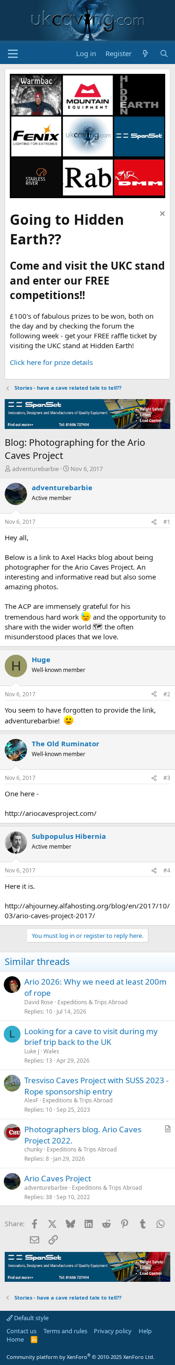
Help (145, 1331)
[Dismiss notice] (161, 215)
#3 (166, 778)
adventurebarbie (35, 469)
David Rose (38, 1002)
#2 (166, 694)
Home (15, 1339)
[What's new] (145, 53)
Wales (51, 1051)
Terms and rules (65, 1331)
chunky (33, 1149)
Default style (31, 1318)
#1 (166, 522)
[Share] (154, 522)
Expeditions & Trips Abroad (92, 1002)
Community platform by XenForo (80, 1356)
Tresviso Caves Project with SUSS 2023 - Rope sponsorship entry (96, 1086)
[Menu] (13, 53)
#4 (166, 870)
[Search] (164, 53)
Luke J (31, 1051)
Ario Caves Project (57, 1178)
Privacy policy (113, 1331)
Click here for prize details (51, 362)
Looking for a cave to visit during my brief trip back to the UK (91, 1037)
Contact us (21, 1331)
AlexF (31, 1100)
